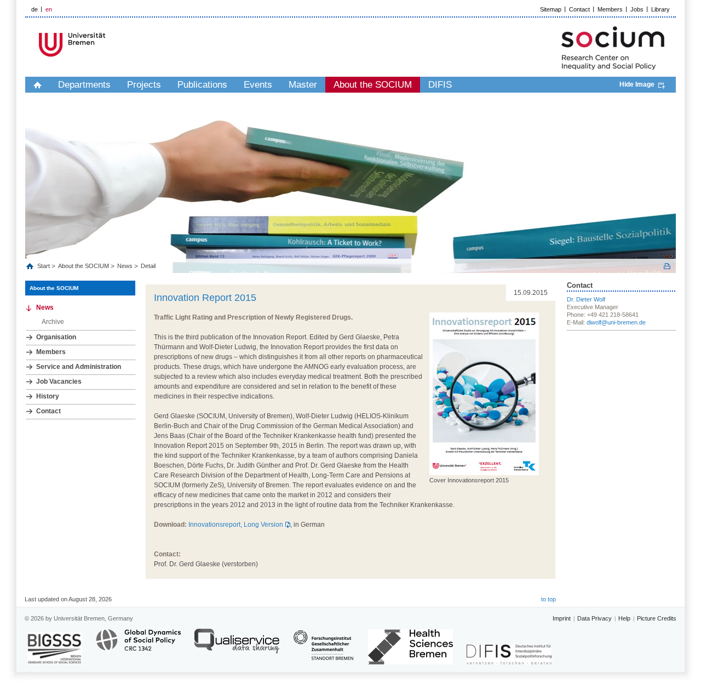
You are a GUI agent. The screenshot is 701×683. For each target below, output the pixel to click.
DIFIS (440, 84)
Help (624, 618)
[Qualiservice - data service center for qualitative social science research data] (236, 646)
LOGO (109, 44)
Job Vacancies (59, 381)
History (47, 396)
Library (660, 9)
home (37, 85)
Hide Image (636, 84)
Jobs (636, 9)
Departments (84, 84)
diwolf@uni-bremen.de (616, 322)
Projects (144, 84)
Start (44, 266)
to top (548, 599)
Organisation (56, 337)
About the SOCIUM (373, 84)
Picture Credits (656, 618)
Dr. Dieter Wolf (586, 299)
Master (303, 84)
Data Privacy (594, 618)
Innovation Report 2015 (205, 297)
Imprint (562, 618)
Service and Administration (78, 367)
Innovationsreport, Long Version (235, 524)
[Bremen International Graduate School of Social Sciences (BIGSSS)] (54, 648)
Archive (53, 322)
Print (667, 266)
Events (258, 84)
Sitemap (550, 9)
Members (610, 9)
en (48, 9)
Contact (579, 9)
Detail (148, 266)
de (34, 9)
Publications (202, 84)
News (125, 266)
